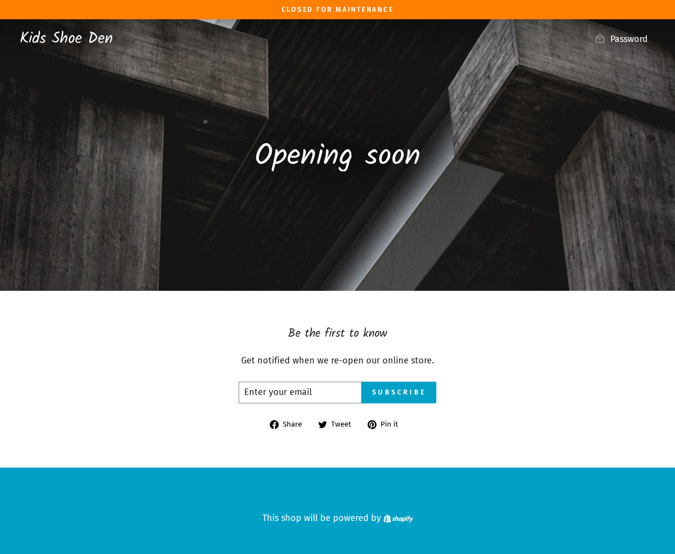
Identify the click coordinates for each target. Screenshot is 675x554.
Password (629, 39)
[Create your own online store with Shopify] (398, 518)
